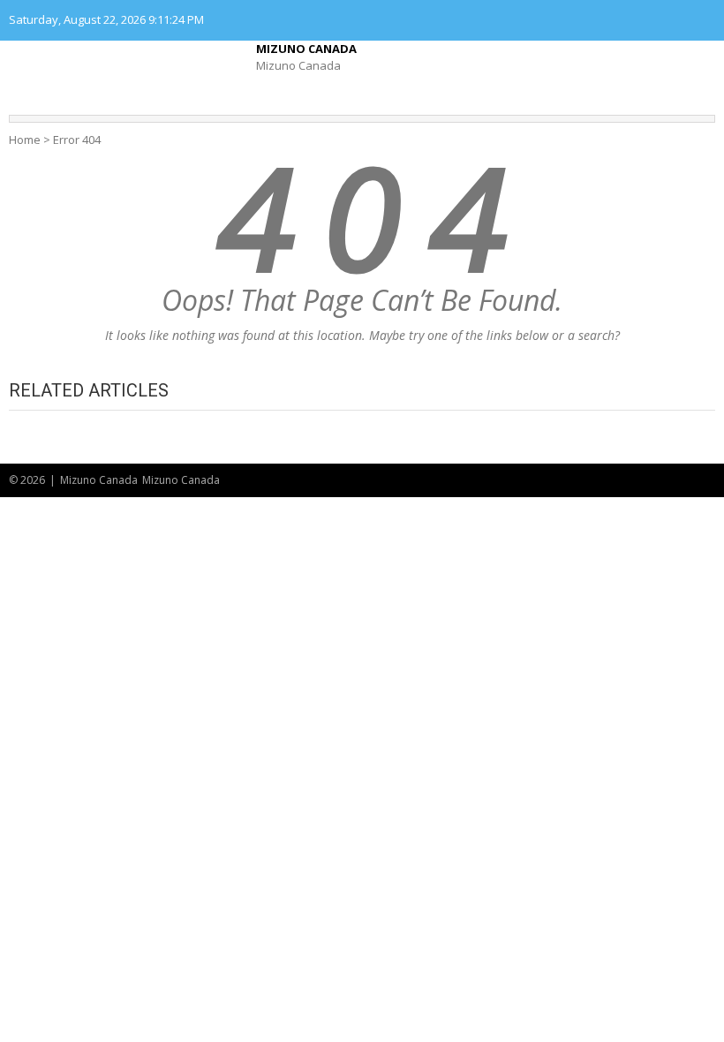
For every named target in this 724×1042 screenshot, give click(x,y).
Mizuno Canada (306, 49)
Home (25, 139)
